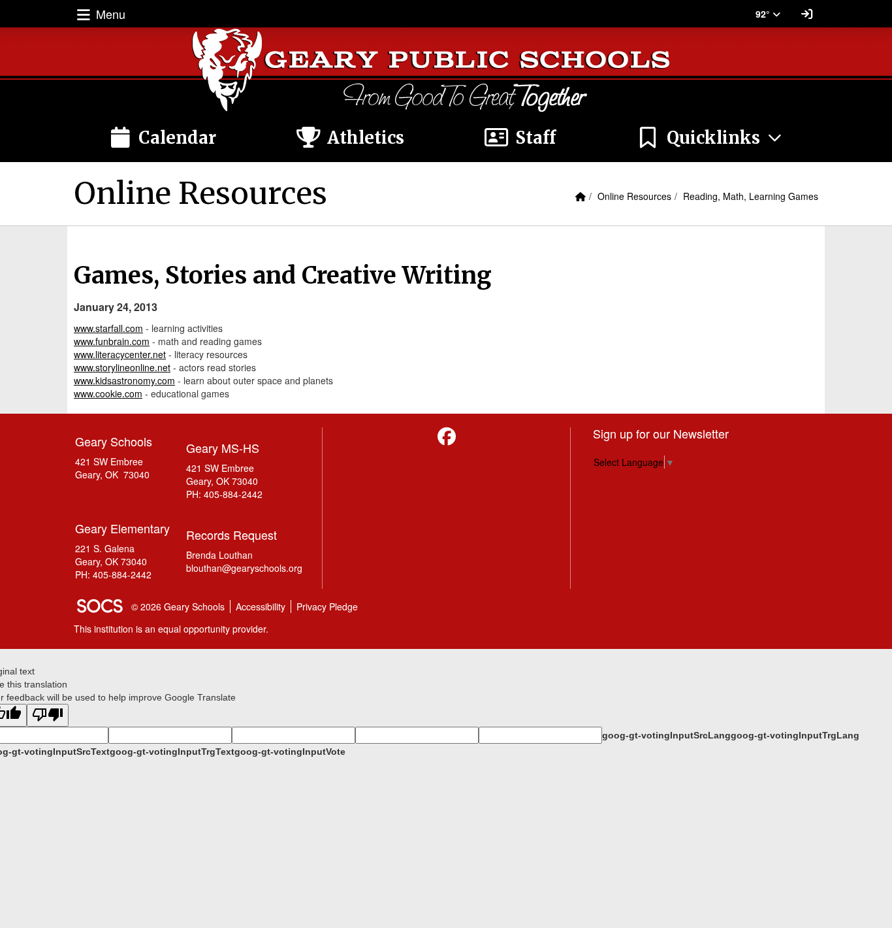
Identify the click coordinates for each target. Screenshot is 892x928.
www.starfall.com (108, 328)
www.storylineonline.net (122, 367)
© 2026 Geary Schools (178, 606)
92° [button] (764, 13)
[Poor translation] (48, 715)
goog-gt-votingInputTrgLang (795, 735)
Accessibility (260, 606)
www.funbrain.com (112, 341)
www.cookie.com (108, 393)
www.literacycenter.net (120, 354)
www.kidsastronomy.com (124, 380)
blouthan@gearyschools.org (244, 567)
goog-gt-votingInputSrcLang (666, 735)
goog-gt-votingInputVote (289, 751)
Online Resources (634, 196)
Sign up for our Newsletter (661, 433)
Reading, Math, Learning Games (750, 196)
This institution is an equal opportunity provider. (171, 628)
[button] (710, 138)
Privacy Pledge (327, 606)
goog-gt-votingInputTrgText (172, 751)
